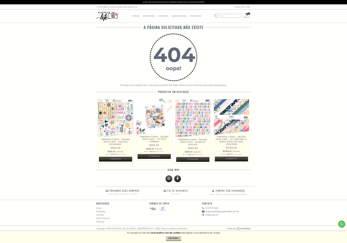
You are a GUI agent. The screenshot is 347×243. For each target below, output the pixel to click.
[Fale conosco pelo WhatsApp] (341, 224)
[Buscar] (215, 16)
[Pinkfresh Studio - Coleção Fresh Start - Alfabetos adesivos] (193, 118)
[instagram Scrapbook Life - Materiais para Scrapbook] (169, 178)
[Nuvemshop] (239, 229)
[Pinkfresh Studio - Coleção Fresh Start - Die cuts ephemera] (154, 117)
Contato (163, 16)
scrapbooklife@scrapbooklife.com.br (123, 7)
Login (248, 7)
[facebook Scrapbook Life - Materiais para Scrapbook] (177, 178)
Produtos (149, 16)
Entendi (174, 238)
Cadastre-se (239, 7)
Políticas (195, 16)
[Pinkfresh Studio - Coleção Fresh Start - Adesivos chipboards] (116, 118)
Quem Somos (179, 16)
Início (136, 16)
